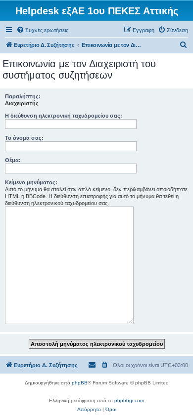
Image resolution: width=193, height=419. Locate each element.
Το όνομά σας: (24, 138)
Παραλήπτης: (23, 96)
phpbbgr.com (129, 400)
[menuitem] (42, 30)
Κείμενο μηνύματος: (31, 182)
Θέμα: (13, 160)
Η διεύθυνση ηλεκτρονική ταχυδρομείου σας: (63, 116)
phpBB (80, 382)
